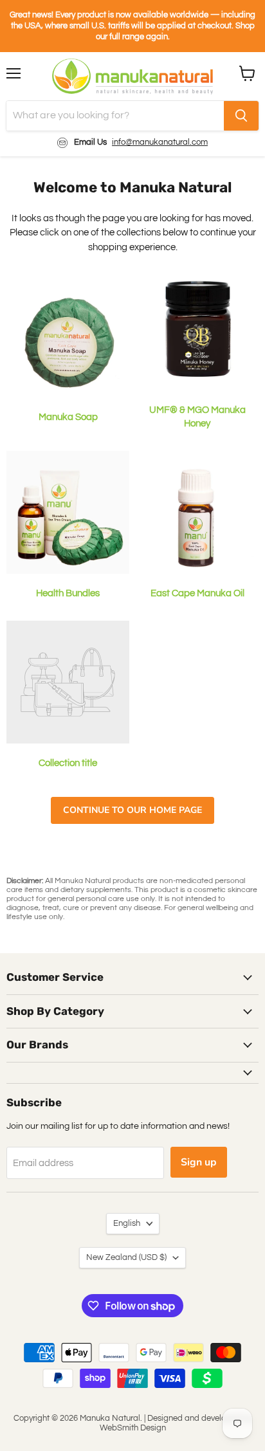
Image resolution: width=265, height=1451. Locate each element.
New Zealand (126, 1257)
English (126, 1223)
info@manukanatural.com (160, 142)
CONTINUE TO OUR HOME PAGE (132, 810)
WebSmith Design (133, 1427)
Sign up (199, 1162)
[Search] (241, 116)
